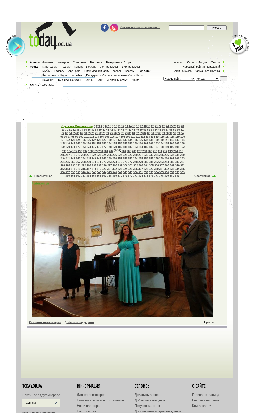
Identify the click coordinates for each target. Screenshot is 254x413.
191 (177, 146)
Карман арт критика (207, 70)
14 (130, 126)
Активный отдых (117, 79)
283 (161, 161)
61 (182, 129)
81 (133, 133)
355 (161, 172)
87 (156, 133)
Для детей (144, 70)
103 (97, 136)
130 (109, 139)
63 (66, 133)
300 (125, 165)
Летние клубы (109, 66)
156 (120, 143)
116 (162, 136)
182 (130, 146)
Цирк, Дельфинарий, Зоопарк (102, 70)
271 (99, 161)
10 (115, 126)
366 (99, 175)
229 (130, 154)
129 (104, 139)
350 (135, 172)
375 (146, 175)
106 (112, 136)
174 (88, 146)
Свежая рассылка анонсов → (140, 27)
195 (74, 151)
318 (94, 168)
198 (90, 151)
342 (94, 172)
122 (67, 139)
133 (125, 139)
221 (88, 154)
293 (89, 165)
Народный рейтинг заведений (201, 66)
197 (85, 151)
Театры (65, 66)
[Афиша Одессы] (51, 48)
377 (156, 175)
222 (94, 154)
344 (104, 172)
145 (62, 143)
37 (92, 129)
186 (151, 146)
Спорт (127, 62)
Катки (139, 75)
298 (115, 165)
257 (151, 158)
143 (177, 139)
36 (89, 129)
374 (140, 175)
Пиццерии (92, 75)
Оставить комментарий (45, 322)
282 (156, 161)
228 (125, 154)
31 (70, 129)
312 (62, 168)
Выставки (96, 62)
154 (109, 143)
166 (172, 143)
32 (74, 129)
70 (92, 133)
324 (125, 168)
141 (166, 139)
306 (156, 165)
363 (83, 175)
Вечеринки (113, 62)
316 (83, 168)
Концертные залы (85, 66)
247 (99, 158)
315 (78, 168)
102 (91, 136)
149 (83, 143)
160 (140, 143)
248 (104, 158)
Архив (135, 79)
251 (120, 158)
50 (141, 129)
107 (117, 136)
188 (161, 146)
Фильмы (47, 62)
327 (140, 168)
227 (120, 154)
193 (64, 151)
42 (111, 129)
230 (135, 154)
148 (78, 143)
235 (161, 154)
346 (114, 172)
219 (78, 154)
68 (85, 133)
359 (182, 172)
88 (159, 133)
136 (140, 139)
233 (151, 154)
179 (114, 146)
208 (144, 151)
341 (88, 172)
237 (172, 154)
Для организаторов (91, 395)
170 (67, 146)
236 (166, 154)
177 (104, 146)
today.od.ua (32, 386)
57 (167, 129)
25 (171, 126)
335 (182, 168)
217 (67, 154)
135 (135, 139)
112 (143, 136)
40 (103, 129)
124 (78, 139)
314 (73, 168)
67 (81, 133)
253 (130, 158)
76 (115, 133)
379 (166, 175)
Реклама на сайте (205, 400)
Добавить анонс (147, 395)
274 (114, 161)
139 (156, 139)
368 (109, 175)
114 (153, 136)
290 (73, 165)
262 (177, 158)
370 (120, 175)
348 (125, 172)
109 (128, 136)
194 (69, 151)
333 (172, 168)
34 (81, 129)
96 (65, 136)
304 (146, 165)
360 (67, 175)
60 (178, 129)
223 (99, 154)
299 (120, 165)
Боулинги (48, 79)
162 (151, 143)
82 (137, 133)
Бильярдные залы (69, 79)
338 (73, 172)
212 (165, 151)
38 (96, 129)
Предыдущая (43, 175)
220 (83, 154)
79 (126, 133)
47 (129, 129)
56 (163, 129)
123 (73, 139)
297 (109, 165)
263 (182, 158)
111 (138, 136)
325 (130, 168)
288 (63, 165)
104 (102, 136)
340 (83, 172)
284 (166, 161)
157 (125, 143)
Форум (202, 62)
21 (156, 126)
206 (134, 151)
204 (124, 151)
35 (85, 129)
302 (135, 165)
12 (122, 126)
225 (109, 154)
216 (62, 154)
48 (133, 129)
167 (177, 143)
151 (94, 143)
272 (104, 161)
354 (156, 172)
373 (135, 175)
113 (148, 136)
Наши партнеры (88, 406)
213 (170, 151)
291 (78, 165)
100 (81, 136)
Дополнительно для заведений (158, 411)
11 (119, 126)
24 (167, 126)
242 (73, 158)
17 (141, 126)
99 (76, 136)
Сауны (89, 79)
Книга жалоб (201, 406)
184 (140, 146)
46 (126, 129)
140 (161, 139)
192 (182, 146)
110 (133, 136)
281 (151, 161)
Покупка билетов (147, 406)
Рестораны (49, 75)
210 (155, 151)
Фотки (190, 62)
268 (83, 161)
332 (166, 168)
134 (130, 139)
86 (152, 133)
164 (161, 143)
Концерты (63, 62)
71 (96, 133)
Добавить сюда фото (79, 322)
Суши (106, 75)
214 (175, 151)
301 (130, 165)
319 (99, 168)
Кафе (63, 75)
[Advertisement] (127, 11)
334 (177, 168)
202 (111, 151)
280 (146, 161)
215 (181, 151)
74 (107, 133)
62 (63, 133)
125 (83, 139)
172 (78, 146)
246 (94, 158)
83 (141, 133)
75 (111, 133)
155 (114, 143)
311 (182, 165)
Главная (178, 62)
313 (67, 168)
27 (178, 126)
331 (161, 168)
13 (126, 126)
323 (120, 168)
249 (109, 158)
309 (172, 165)
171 (73, 146)
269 (88, 161)
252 (125, 158)
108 (123, 136)
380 (172, 175)
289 (68, 165)
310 (177, 165)
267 (78, 161)
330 (156, 168)
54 (156, 129)
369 (114, 175)
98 (72, 136)
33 (77, 129)
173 (83, 146)
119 (177, 136)
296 (104, 165)
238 (177, 154)
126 (88, 139)
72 (100, 133)
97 (69, 136)
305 (151, 165)
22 (160, 126)
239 (182, 154)
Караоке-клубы (123, 75)
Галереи (59, 70)
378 (161, 175)
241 (67, 158)
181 (125, 146)
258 (156, 158)
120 (182, 136)
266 (73, 161)
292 (83, 165)
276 (125, 161)
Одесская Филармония (77, 126)
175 (94, 146)
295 (99, 165)
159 (135, 143)
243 (78, 158)
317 (88, 168)
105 (107, 136)
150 (88, 143)
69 (89, 133)
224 (104, 154)
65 (74, 133)
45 (122, 129)
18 (145, 126)
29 (63, 129)
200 (100, 151)
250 (114, 158)
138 (151, 139)
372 (130, 175)
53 (152, 129)
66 (77, 133)
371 (125, 175)
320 (104, 168)
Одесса (31, 403)
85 (148, 133)
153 (104, 143)
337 (67, 172)
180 (120, 146)
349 (130, 172)
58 (170, 129)
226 (114, 154)
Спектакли (79, 62)
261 (172, 158)
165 (166, 143)
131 (114, 139)
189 (166, 146)
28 (182, 126)
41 (107, 129)
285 (172, 161)
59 (174, 129)
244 (83, 158)
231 (140, 154)
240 (62, 158)
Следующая (202, 175)
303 (141, 165)
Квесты (129, 70)
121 (62, 139)
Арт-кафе (74, 70)
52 (148, 129)
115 (158, 136)
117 (167, 136)
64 (70, 133)
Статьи (215, 62)
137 (146, 139)
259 (161, 158)
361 (73, 175)
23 (163, 126)
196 (80, 151)
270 (94, 161)
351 (140, 172)
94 (182, 133)
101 (86, 136)
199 (95, 151)
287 (182, 161)
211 (160, 151)
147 (73, 143)
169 (62, 146)
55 (159, 129)
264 (62, 161)
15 (133, 126)
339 (78, 172)
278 (135, 161)
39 (100, 129)
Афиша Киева (183, 70)
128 (99, 139)
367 (104, 175)
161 (146, 143)
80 (129, 133)
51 (144, 129)
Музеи (46, 70)
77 (118, 133)
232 (146, 154)
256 (146, 158)
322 (114, 168)
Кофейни (76, 75)
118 (172, 136)
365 (94, 175)
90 (167, 133)
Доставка (48, 84)
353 (151, 172)
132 (120, 139)
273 (109, 161)
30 (66, 129)
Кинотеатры (49, 66)
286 (177, 161)
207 (139, 151)
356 (166, 172)
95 (61, 136)
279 (140, 161)
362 (78, 175)
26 (174, 126)
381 (177, 175)
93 (178, 133)
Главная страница (205, 395)
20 (152, 126)
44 (118, 129)
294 (94, 165)
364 (88, 175)
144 (182, 139)
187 (156, 146)
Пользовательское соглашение (100, 400)
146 (67, 143)
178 (109, 146)
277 (130, 161)
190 (172, 146)
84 (144, 133)
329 (151, 168)
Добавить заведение (150, 400)
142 (172, 139)
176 (99, 146)
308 (167, 165)
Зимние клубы (131, 66)
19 (148, 126)
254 (135, 158)
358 (177, 172)
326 (135, 168)
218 (73, 154)
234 (156, 154)
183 (135, 146)
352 (146, 172)
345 (109, 172)
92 (174, 133)
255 (140, 158)
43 (115, 129)
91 (170, 133)
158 (130, 143)
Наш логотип (86, 411)
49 (137, 129)
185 (146, 146)
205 (129, 151)
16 (137, 126)
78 (122, 133)
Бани (100, 79)
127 (94, 139)
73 (103, 133)
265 (67, 161)
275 (120, 161)
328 (146, 168)
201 (106, 151)
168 (182, 143)
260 (166, 158)
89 (163, 133)
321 (109, 168)
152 (99, 143)
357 (172, 172)
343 (99, 172)
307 (161, 165)
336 (62, 172)
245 (88, 158)
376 (151, 175)
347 (120, 172)
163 (156, 143)
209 (150, 151)
